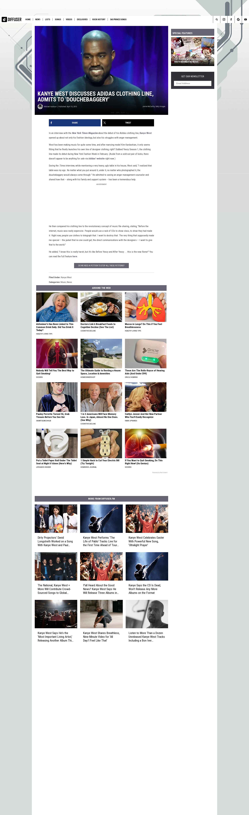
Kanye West (146, 133)
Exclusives (82, 19)
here (74, 256)
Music (63, 282)
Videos (69, 19)
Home (28, 19)
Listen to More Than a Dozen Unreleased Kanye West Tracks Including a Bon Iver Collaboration (147, 636)
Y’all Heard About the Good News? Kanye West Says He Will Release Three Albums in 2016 (100, 589)
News (37, 19)
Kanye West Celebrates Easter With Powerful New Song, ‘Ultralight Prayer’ (146, 541)
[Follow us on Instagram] (223, 19)
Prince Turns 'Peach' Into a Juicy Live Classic (191, 60)
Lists (47, 19)
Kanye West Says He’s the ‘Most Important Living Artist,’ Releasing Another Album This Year (55, 636)
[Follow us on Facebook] (231, 19)
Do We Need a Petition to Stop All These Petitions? (101, 265)
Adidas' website (96, 158)
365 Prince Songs (118, 19)
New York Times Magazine (85, 133)
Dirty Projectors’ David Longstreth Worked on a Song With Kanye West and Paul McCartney (55, 541)
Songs (58, 19)
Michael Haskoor (50, 106)
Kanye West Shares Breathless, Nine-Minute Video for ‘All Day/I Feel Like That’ (101, 636)
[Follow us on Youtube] (245, 19)
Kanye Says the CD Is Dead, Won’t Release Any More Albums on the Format (145, 589)
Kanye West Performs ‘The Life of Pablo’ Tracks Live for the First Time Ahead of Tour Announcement (100, 541)
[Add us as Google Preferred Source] (238, 19)
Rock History (98, 19)
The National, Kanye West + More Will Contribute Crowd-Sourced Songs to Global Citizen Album (54, 589)
